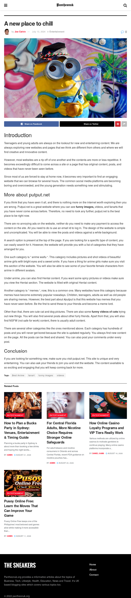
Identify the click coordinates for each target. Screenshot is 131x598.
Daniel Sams (98, 453)
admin (9, 455)
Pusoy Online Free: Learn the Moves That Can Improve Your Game (21, 508)
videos (60, 375)
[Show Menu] (5, 5)
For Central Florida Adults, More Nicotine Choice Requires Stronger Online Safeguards (64, 432)
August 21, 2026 (23, 455)
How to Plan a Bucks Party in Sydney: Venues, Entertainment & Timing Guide (22, 430)
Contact (94, 574)
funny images (46, 375)
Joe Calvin (20, 31)
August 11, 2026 (23, 536)
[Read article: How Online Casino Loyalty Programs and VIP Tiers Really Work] (108, 405)
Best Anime (18, 375)
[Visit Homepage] (65, 5)
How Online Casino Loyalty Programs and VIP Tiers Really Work (106, 427)
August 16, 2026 (115, 453)
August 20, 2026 (66, 463)
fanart (31, 375)
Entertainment (56, 31)
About (93, 569)
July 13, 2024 (38, 31)
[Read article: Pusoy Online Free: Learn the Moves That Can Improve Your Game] (23, 483)
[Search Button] (125, 5)
